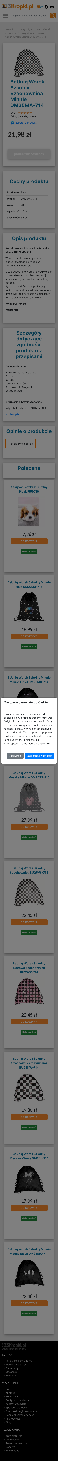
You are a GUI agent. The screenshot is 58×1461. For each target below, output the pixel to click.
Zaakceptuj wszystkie (39, 755)
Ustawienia (15, 755)
